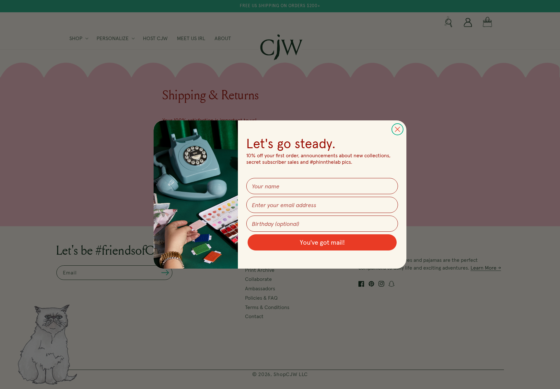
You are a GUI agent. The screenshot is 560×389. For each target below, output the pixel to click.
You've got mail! (322, 242)
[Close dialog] (397, 129)
